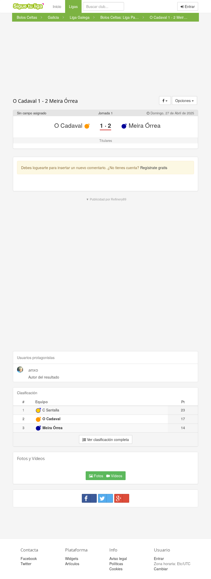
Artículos (72, 563)
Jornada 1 (105, 113)
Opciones (183, 100)
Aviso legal (118, 558)
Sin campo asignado (31, 113)
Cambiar (161, 568)
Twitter (26, 563)
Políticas (116, 563)
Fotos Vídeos (107, 475)
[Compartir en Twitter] (105, 498)
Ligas (75, 6)
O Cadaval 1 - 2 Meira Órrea (45, 100)
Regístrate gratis (153, 167)
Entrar (189, 6)
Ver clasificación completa (107, 439)
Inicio (57, 6)
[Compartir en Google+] (121, 498)
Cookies (115, 568)
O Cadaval (69, 125)
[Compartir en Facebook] (89, 498)
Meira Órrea (144, 125)
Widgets (71, 558)
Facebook (29, 558)
